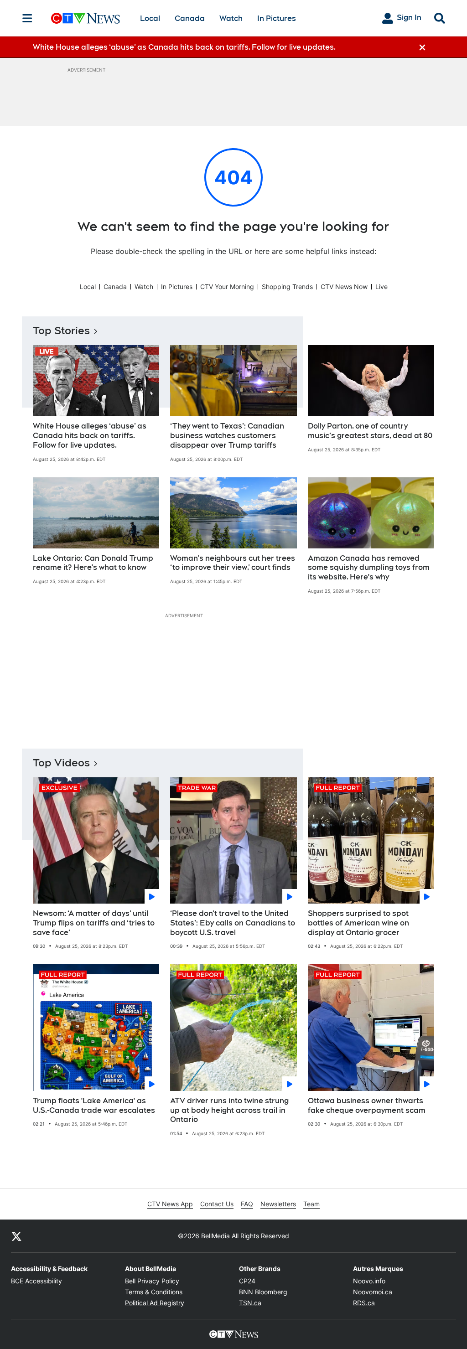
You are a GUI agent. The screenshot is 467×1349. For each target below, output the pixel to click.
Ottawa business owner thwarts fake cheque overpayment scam (366, 1105)
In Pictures (276, 18)
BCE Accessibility (36, 1281)
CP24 (247, 1281)
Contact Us (217, 1204)
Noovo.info (369, 1281)
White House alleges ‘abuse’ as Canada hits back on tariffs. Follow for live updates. (89, 436)
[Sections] (27, 18)
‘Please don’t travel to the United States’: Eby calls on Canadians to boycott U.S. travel (232, 923)
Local (150, 18)
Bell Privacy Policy (152, 1281)
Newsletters (278, 1204)
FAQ (247, 1204)
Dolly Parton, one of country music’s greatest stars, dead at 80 (370, 431)
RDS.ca (364, 1303)
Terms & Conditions (153, 1292)
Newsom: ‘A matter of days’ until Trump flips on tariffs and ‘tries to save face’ (94, 923)
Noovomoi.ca (372, 1292)
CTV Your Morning (227, 286)
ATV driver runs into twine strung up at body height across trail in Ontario (229, 1110)
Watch (231, 18)
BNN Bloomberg (263, 1292)
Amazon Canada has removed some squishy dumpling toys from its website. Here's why (369, 568)
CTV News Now (344, 286)
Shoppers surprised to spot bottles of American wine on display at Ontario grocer (358, 923)
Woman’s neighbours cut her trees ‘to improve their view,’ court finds (232, 563)
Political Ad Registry (154, 1303)
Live (381, 286)
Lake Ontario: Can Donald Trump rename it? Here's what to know (93, 563)
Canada (190, 18)
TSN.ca (250, 1303)
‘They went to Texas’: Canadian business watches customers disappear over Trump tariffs (227, 436)
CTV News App (170, 1204)
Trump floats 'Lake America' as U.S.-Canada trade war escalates (94, 1105)
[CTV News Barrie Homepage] (85, 18)
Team (311, 1204)
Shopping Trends (287, 286)
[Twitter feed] (16, 1235)
